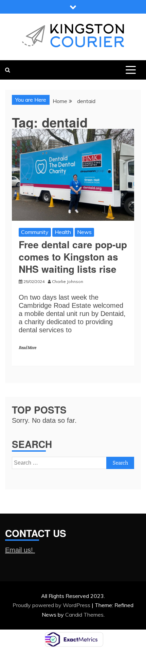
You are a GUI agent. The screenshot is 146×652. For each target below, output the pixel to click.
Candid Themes (84, 614)
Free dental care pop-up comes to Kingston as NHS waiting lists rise (73, 256)
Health (63, 232)
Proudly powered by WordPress (52, 605)
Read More (27, 347)
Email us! (20, 550)
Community (35, 232)
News (84, 232)
